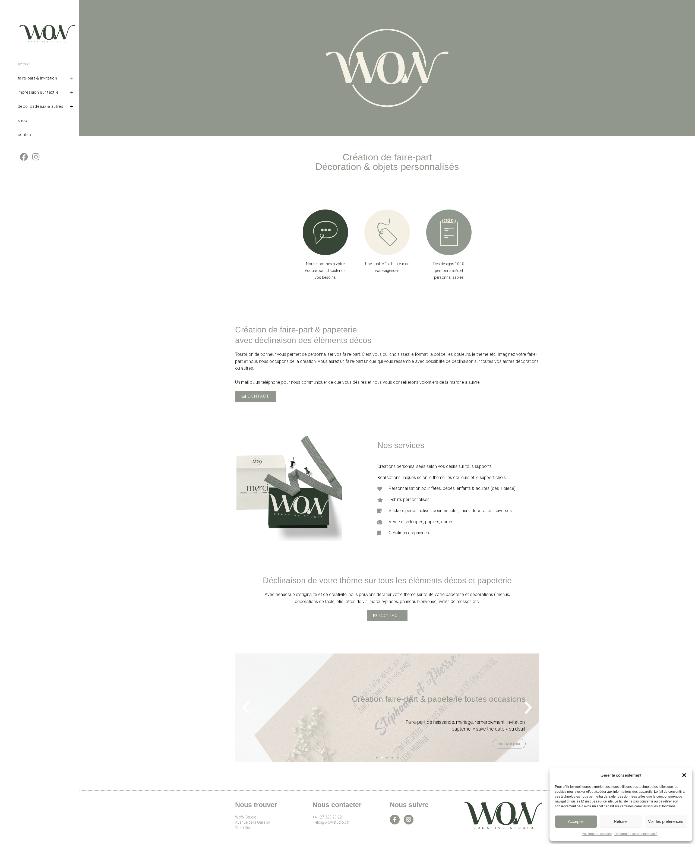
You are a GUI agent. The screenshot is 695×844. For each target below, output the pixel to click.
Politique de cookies (597, 834)
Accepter (576, 821)
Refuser (621, 821)
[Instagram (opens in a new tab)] (36, 157)
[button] (684, 775)
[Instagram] (408, 819)
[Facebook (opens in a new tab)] (24, 157)
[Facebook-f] (395, 819)
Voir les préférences (665, 821)
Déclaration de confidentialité (636, 834)
